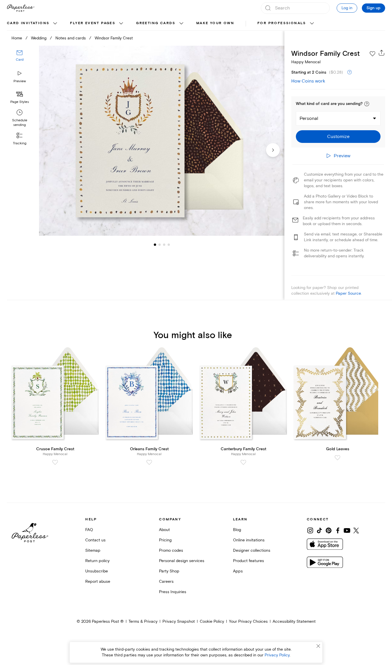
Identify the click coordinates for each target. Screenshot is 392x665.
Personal (309, 118)
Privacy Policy (277, 655)
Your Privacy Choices (248, 621)
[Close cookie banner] (318, 646)
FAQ (89, 529)
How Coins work (308, 81)
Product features (248, 560)
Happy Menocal (306, 62)
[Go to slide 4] (164, 244)
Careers (166, 581)
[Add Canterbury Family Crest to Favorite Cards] (243, 462)
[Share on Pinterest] (328, 530)
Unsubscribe (96, 571)
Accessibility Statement (294, 621)
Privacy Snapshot (178, 621)
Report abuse (97, 581)
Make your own (215, 23)
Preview (19, 81)
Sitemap (92, 550)
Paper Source (348, 293)
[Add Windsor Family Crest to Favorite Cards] (372, 53)
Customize (338, 136)
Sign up (373, 8)
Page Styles (19, 102)
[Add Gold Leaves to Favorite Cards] (337, 457)
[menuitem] (33, 23)
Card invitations (28, 23)
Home (16, 38)
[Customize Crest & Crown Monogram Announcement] (162, 140)
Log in (346, 7)
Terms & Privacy (143, 621)
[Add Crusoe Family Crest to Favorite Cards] (55, 462)
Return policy (97, 560)
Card (20, 60)
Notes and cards (70, 38)
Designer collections (251, 550)
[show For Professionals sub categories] (311, 23)
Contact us (95, 540)
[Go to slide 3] (159, 244)
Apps (238, 571)
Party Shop (169, 571)
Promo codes (171, 550)
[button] (367, 104)
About (164, 529)
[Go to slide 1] (155, 244)
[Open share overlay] (381, 52)
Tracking (19, 143)
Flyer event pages (92, 23)
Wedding (38, 38)
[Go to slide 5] (169, 244)
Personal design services (181, 560)
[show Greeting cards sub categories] (181, 23)
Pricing (165, 540)
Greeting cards (156, 23)
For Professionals (281, 23)
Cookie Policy (212, 621)
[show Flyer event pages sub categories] (121, 23)
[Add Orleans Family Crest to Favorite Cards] (149, 462)
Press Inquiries (172, 591)
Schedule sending (19, 122)
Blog (237, 529)
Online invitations (249, 540)
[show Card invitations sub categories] (55, 23)
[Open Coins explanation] (349, 72)
